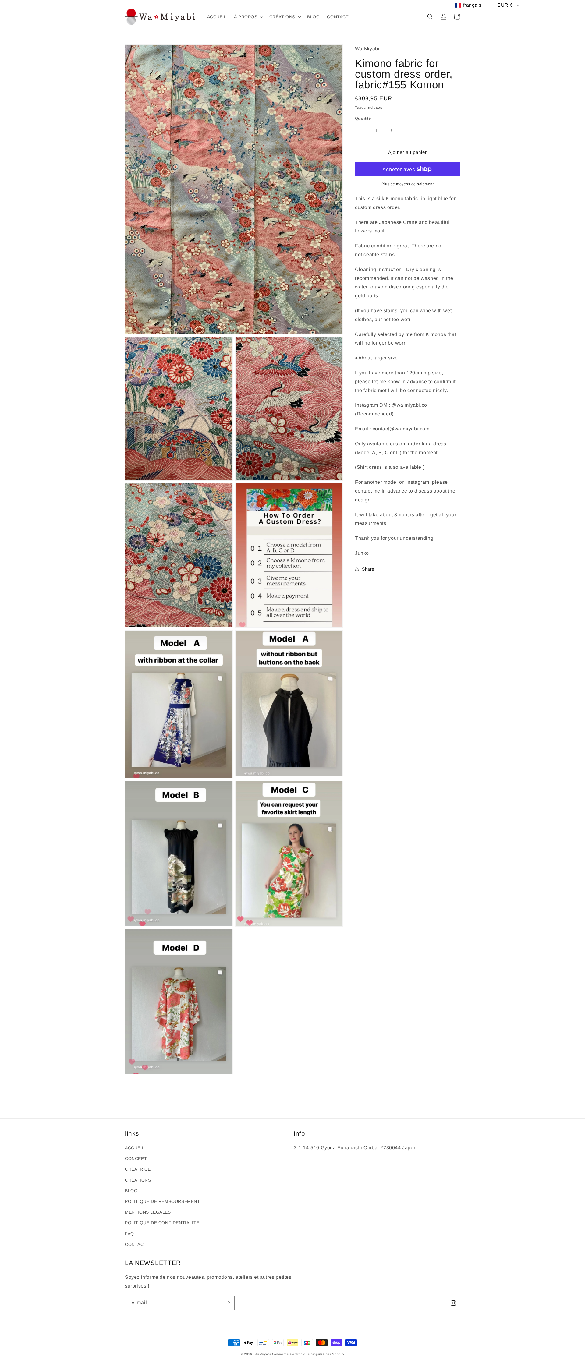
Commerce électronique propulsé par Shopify (308, 1354)
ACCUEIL (134, 1147)
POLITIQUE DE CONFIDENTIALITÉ (162, 1222)
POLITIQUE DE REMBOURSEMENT (162, 1201)
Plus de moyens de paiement (407, 184)
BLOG (131, 1190)
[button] (248, 16)
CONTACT (136, 1244)
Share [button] (368, 568)
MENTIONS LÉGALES (148, 1212)
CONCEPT (136, 1158)
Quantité (363, 118)
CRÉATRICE (138, 1169)
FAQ (129, 1233)
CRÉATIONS (138, 1180)
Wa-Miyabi (263, 1354)
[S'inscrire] (227, 1303)
